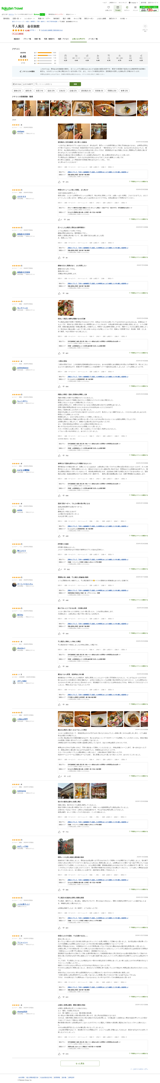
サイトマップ (123, 2)
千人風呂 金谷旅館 (26, 26)
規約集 (64, 1077)
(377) (78, 39)
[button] (18, 108)
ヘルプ (105, 2)
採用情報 (57, 1077)
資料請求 (71, 1077)
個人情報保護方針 (32, 1077)
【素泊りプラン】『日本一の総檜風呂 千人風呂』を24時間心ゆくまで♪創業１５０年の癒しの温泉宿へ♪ (97, 172)
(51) (49, 39)
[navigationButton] (145, 108)
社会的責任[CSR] (46, 1077)
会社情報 (21, 1077)
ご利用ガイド (113, 2)
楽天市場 (143, 2)
